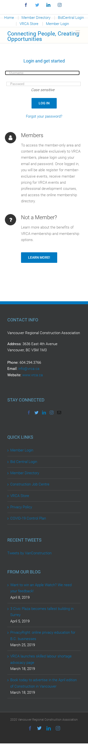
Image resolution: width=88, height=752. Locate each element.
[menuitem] (29, 24)
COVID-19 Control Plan (28, 518)
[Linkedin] (44, 412)
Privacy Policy (21, 507)
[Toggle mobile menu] (78, 32)
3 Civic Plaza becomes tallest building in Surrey (42, 611)
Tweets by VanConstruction (29, 553)
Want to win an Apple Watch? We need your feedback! (41, 588)
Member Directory (24, 473)
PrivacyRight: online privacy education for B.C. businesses (42, 635)
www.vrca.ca (32, 375)
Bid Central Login (23, 462)
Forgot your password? (44, 116)
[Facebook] (29, 412)
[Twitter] (36, 412)
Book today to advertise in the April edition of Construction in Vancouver (43, 683)
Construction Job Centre (29, 484)
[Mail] (59, 412)
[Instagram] (52, 412)
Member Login (21, 450)
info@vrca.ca (28, 368)
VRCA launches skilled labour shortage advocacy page (41, 659)
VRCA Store (19, 496)
